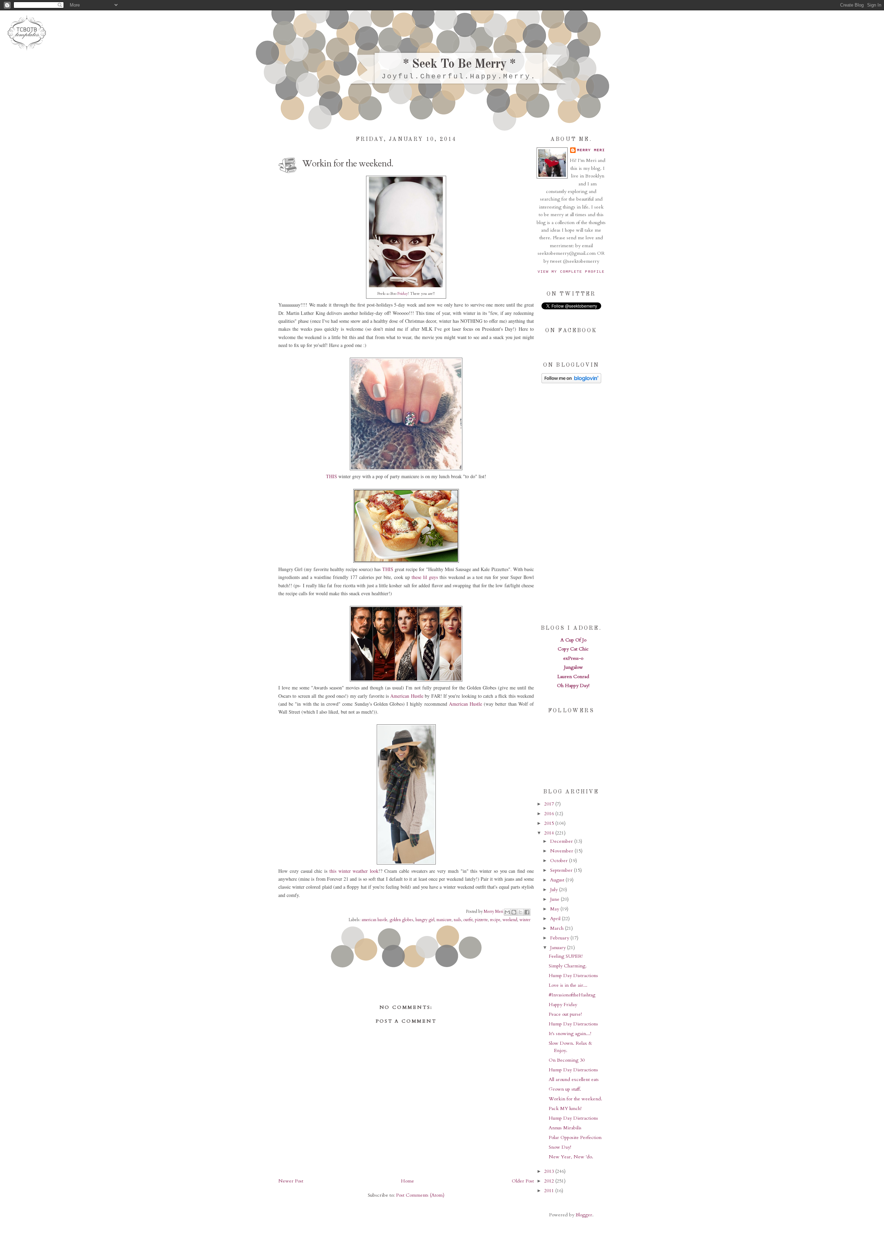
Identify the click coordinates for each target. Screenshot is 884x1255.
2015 (549, 823)
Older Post (523, 1181)
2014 (549, 833)
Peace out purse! (565, 1014)
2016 (549, 813)
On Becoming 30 (567, 1060)
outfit (468, 920)
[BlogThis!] (513, 912)
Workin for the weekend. (575, 1098)
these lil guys (425, 577)
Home (407, 1181)
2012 (549, 1181)
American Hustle (406, 696)
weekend (509, 920)
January (558, 947)
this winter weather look (353, 871)
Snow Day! (560, 1147)
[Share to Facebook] (526, 912)
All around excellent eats (574, 1079)
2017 (549, 804)
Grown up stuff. (565, 1089)
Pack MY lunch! (565, 1108)
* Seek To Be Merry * (459, 64)
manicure (444, 920)
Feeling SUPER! (566, 956)
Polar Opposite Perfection (575, 1137)
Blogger (584, 1214)
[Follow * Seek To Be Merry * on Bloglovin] (571, 381)
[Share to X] (520, 912)
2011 (549, 1190)
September (562, 870)
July (554, 889)
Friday (402, 293)
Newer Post (290, 1181)
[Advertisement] (571, 503)
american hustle (374, 920)
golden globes (401, 920)
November (562, 851)
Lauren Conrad (573, 676)
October (559, 860)
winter (524, 920)
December (562, 841)
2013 (549, 1171)
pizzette (481, 920)
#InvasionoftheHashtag (572, 995)
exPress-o (573, 658)
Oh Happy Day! (573, 685)
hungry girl (424, 920)
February (560, 938)
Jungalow (573, 667)
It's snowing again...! (570, 1033)
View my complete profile (571, 272)
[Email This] (507, 912)
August (558, 880)
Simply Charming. (568, 966)
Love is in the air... (568, 985)
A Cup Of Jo (573, 640)
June (555, 899)
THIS (331, 476)
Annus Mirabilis (565, 1127)
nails (457, 920)
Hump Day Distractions (573, 975)
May (555, 909)
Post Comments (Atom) (420, 1195)
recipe (495, 920)
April (556, 918)
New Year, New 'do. (571, 1156)
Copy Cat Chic (573, 649)
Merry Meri (494, 911)
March (557, 928)
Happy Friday (563, 1004)
